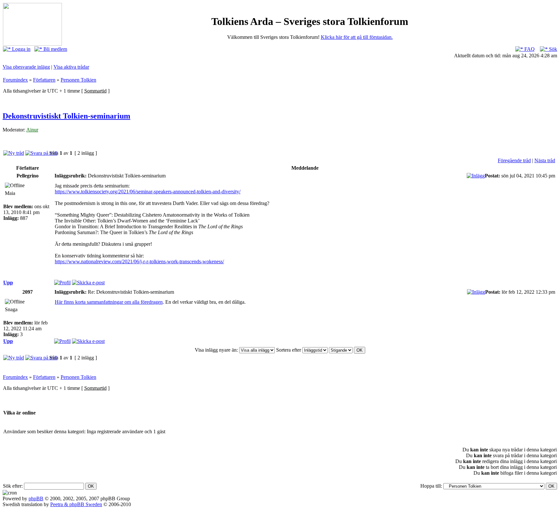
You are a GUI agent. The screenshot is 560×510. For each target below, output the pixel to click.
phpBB (36, 498)
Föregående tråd (514, 160)
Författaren (44, 80)
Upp (8, 282)
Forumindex (15, 80)
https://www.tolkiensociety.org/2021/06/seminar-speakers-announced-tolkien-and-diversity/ (147, 191)
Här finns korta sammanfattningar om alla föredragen (109, 302)
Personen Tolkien (78, 80)
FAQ (529, 49)
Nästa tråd (544, 160)
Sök (552, 49)
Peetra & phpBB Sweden (76, 504)
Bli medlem (54, 49)
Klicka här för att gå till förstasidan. (357, 37)
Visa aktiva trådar (71, 67)
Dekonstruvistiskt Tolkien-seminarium (66, 116)
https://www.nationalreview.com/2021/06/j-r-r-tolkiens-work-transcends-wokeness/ (139, 261)
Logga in (20, 49)
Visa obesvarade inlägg (26, 67)
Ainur (32, 129)
